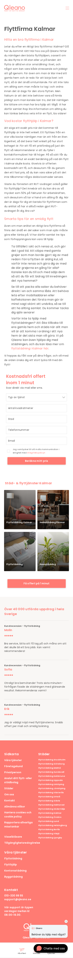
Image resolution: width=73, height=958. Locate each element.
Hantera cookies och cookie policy (17, 814)
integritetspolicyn (36, 452)
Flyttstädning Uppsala (50, 780)
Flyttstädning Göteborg (51, 764)
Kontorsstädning (15, 870)
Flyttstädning (13, 858)
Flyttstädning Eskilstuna (51, 776)
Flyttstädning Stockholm (51, 760)
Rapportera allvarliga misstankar (18, 824)
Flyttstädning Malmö (49, 768)
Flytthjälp (10, 864)
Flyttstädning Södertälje (51, 809)
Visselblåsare (13, 836)
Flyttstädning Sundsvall (51, 772)
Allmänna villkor (14, 806)
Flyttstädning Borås (49, 829)
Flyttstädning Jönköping (51, 788)
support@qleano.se (17, 899)
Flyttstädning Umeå (49, 797)
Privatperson (12, 772)
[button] (51, 948)
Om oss (9, 794)
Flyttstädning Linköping (51, 784)
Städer (8, 788)
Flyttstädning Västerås (51, 793)
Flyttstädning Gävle (49, 801)
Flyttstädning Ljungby (50, 838)
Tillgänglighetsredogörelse (22, 843)
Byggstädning (13, 876)
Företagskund (13, 766)
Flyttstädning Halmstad (51, 805)
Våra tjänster (13, 760)
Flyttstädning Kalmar (49, 813)
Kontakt (9, 800)
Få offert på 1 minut (37, 583)
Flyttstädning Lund (48, 821)
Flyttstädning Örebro (49, 817)
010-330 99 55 (13, 895)
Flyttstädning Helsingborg (52, 825)
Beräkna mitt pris (36, 461)
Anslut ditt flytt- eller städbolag (18, 780)
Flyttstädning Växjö (49, 834)
